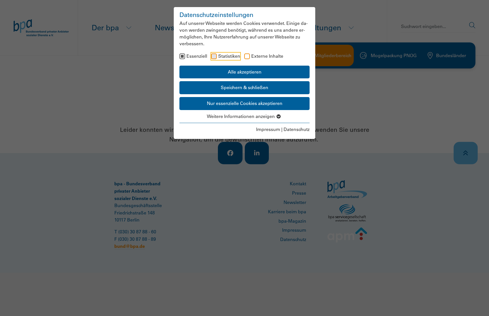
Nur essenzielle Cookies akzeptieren (244, 103)
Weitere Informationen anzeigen (241, 116)
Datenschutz (297, 129)
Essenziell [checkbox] (196, 56)
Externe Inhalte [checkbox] (267, 56)
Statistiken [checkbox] (229, 56)
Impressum (268, 129)
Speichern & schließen (244, 87)
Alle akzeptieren (244, 72)
